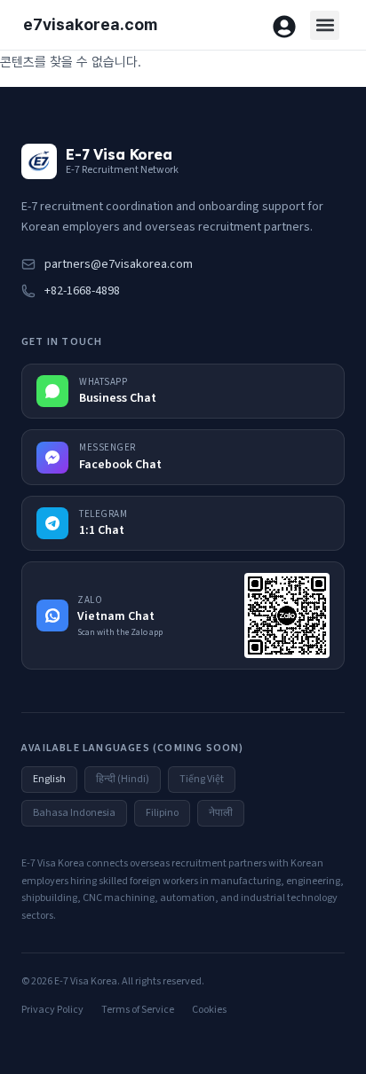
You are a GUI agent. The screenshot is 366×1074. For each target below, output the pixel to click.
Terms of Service (137, 1010)
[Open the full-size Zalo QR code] (287, 615)
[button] (324, 25)
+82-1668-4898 (82, 291)
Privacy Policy (52, 1010)
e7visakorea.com (90, 24)
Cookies (209, 1010)
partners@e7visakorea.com (118, 264)
